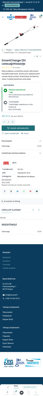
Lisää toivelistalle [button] (12, 133)
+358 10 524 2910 (12, 298)
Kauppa (9, 50)
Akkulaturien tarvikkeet (26, 176)
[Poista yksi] (4, 122)
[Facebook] (4, 191)
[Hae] (29, 392)
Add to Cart (30, 387)
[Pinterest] (30, 191)
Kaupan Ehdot (8, 319)
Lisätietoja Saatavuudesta (13, 153)
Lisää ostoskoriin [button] (19, 128)
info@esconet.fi (11, 295)
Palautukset (7, 316)
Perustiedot (7, 141)
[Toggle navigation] (3, 17)
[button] (33, 210)
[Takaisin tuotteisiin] (37, 56)
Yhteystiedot (8, 312)
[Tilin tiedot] (36, 392)
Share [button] (26, 133)
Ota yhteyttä (12, 5)
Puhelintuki (7, 347)
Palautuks (6, 336)
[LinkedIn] (17, 191)
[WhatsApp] (24, 191)
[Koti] (7, 392)
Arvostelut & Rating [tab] (11, 201)
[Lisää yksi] (13, 122)
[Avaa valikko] (21, 392)
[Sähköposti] (36, 191)
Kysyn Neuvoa (8, 343)
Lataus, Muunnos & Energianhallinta (27, 50)
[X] (11, 191)
